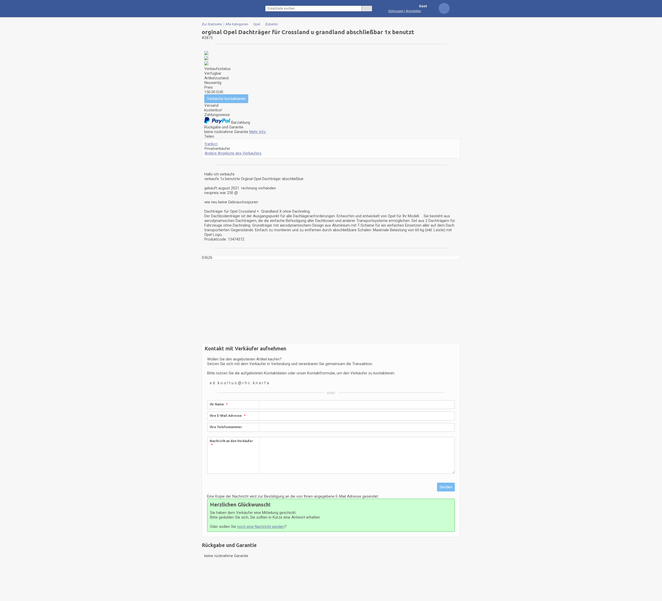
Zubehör (271, 24)
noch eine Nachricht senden (260, 526)
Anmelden (413, 11)
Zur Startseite (212, 24)
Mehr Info (257, 131)
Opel (256, 24)
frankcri (211, 144)
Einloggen (396, 11)
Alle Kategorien (236, 24)
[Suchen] (367, 8)
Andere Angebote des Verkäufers (233, 153)
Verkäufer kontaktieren (226, 98)
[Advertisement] (331, 301)
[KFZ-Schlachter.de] (233, 8)
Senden (446, 487)
